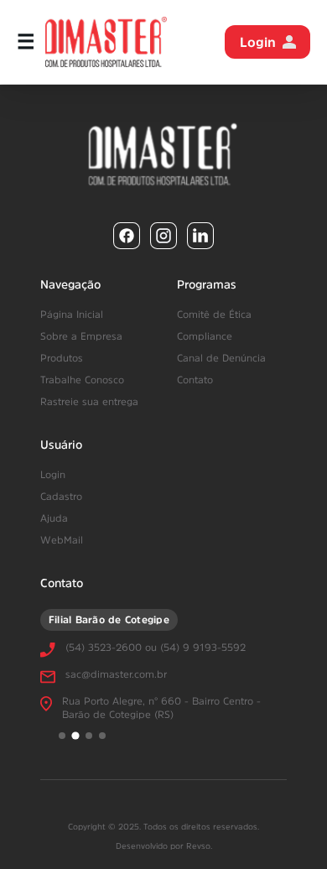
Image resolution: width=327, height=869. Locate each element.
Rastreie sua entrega (89, 402)
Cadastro (61, 497)
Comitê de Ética (214, 315)
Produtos (61, 358)
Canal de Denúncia (221, 358)
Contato (195, 380)
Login (258, 42)
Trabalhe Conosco (82, 380)
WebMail (61, 540)
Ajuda (54, 518)
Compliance (204, 336)
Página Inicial (71, 315)
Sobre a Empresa (81, 336)
